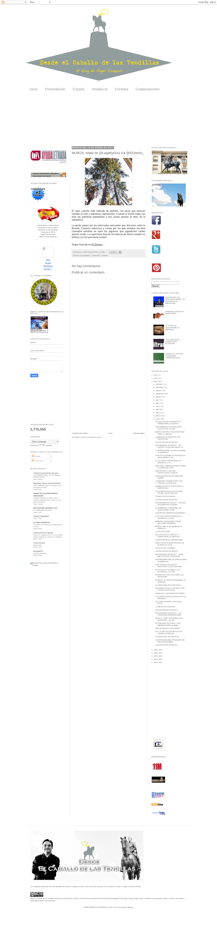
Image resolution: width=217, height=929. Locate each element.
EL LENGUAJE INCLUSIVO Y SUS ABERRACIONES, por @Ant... (168, 624)
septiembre (160, 394)
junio (157, 403)
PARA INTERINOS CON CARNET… (168, 628)
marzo (158, 413)
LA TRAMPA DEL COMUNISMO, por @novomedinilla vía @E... (168, 509)
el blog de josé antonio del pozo (45, 473)
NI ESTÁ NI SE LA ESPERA (165, 548)
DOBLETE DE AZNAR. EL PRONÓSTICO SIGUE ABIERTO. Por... (170, 456)
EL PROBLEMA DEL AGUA (42, 510)
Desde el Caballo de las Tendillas (42, 898)
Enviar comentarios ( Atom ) (92, 437)
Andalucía (99, 89)
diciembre (159, 384)
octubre (159, 390)
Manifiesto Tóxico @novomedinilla (46, 483)
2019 (156, 375)
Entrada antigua (139, 433)
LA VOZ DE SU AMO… (163, 531)
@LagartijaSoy (85, 255)
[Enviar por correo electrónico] (110, 252)
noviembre (160, 387)
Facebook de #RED (48, 232)
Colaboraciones (148, 89)
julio (157, 400)
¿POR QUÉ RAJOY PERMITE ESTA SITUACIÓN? (172, 341)
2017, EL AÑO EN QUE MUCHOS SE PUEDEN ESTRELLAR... (168, 632)
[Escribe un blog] (113, 252)
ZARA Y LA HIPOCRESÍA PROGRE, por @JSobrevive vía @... (169, 544)
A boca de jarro (39, 543)
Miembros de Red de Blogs (48, 230)
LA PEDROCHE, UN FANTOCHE (167, 637)
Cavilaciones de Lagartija (43, 533)
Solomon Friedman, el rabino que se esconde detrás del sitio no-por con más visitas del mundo (47, 500)
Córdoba (121, 89)
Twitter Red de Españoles (48, 237)
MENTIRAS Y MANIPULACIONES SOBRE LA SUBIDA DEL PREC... (170, 467)
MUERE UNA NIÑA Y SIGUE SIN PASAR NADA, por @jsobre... (170, 433)
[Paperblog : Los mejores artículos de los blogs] (158, 815)
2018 (156, 378)
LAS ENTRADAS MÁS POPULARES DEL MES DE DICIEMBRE (170, 641)
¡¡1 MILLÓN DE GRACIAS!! (165, 607)
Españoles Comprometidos (48, 228)
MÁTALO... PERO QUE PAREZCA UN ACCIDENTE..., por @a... (169, 619)
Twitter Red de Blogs (48, 234)
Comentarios (38, 461)
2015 (156, 653)
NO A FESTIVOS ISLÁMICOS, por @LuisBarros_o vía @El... (167, 571)
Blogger (130, 907)
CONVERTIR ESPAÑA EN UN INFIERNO (170, 513)
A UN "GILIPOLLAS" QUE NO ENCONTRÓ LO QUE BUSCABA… (169, 565)
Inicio (34, 89)
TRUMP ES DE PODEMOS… (166, 496)
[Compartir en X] (117, 252)
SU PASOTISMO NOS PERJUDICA (168, 585)
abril (157, 409)
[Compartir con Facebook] (120, 252)
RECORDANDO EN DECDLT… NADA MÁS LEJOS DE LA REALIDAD (169, 555)
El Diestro (97, 244)
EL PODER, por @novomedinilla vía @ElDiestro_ (172, 327)
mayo (158, 406)
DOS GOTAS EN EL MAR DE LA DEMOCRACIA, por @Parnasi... (168, 535)
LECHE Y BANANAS (41, 516)
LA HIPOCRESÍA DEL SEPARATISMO (168, 540)
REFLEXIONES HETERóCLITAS (45, 508)
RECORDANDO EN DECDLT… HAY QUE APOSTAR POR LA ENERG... (170, 504)
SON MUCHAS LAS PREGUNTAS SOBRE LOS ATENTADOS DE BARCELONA (175, 300)
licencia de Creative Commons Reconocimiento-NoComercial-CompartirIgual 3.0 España (96, 898)
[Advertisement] (108, 121)
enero (158, 419)
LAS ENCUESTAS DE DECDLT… (167, 442)
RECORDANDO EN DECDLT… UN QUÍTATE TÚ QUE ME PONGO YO (169, 446)
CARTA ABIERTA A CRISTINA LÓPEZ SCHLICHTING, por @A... (168, 428)
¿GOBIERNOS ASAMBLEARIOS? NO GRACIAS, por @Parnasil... (169, 482)
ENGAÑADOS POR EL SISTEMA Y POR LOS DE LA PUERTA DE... (170, 589)
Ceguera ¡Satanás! (39, 553)
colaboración (96, 255)
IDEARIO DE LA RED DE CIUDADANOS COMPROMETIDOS (174, 355)
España (79, 89)
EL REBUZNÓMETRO (41, 522)
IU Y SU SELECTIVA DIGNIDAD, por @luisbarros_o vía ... (168, 461)
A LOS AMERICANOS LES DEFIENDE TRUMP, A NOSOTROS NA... (169, 492)
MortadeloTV (38, 551)
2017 (156, 381)
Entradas (37, 456)
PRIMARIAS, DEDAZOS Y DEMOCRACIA (174, 312)
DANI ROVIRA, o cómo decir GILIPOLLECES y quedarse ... (167, 472)
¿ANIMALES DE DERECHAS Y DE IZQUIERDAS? (167, 438)
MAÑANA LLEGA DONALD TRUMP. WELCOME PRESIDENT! (168, 522)
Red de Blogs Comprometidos (48, 225)
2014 (156, 656)
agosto (158, 397)
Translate (48, 445)
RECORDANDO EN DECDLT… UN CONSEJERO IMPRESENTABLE (168, 614)
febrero (158, 416)
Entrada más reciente (80, 433)
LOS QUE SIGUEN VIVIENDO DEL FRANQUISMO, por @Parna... (168, 422)
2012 (156, 662)
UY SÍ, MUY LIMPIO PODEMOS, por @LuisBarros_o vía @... (168, 517)
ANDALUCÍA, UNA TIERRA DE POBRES (170, 593)
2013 (156, 659)
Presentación (55, 89)
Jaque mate (37, 545)
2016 (156, 650)
